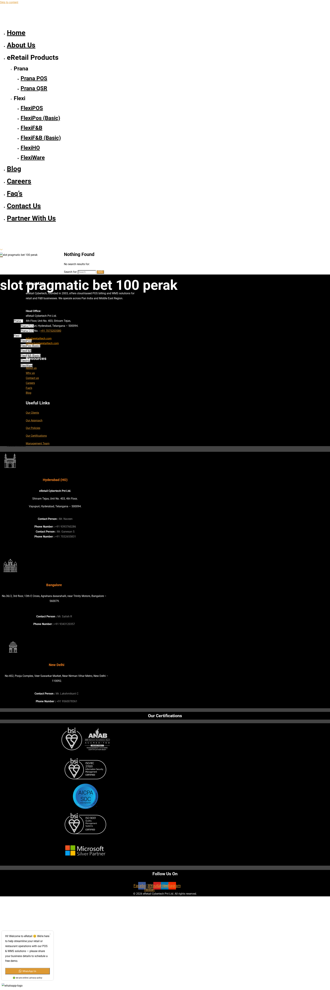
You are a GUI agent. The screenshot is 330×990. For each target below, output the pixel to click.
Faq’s (29, 388)
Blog (28, 392)
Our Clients (32, 412)
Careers (30, 383)
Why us (30, 373)
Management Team (38, 443)
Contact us (32, 378)
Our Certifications (36, 435)
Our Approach (34, 420)
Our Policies (33, 428)
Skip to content (9, 2)
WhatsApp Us (29, 971)
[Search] (100, 272)
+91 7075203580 (50, 330)
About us (31, 368)
